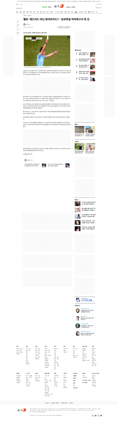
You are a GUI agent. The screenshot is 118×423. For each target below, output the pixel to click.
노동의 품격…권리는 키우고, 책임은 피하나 (87, 326)
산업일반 (93, 348)
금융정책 (84, 350)
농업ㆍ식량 (37, 357)
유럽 (45, 353)
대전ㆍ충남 (56, 359)
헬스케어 (37, 379)
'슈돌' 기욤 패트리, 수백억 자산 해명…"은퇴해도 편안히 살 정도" (84, 54)
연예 (76, 124)
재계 (93, 350)
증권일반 (84, 355)
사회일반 (27, 363)
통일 (64, 350)
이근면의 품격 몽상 (84, 324)
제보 (101, 4)
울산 (55, 367)
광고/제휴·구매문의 (55, 403)
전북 (55, 360)
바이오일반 (37, 380)
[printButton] (17, 32)
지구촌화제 (47, 365)
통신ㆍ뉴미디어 (29, 377)
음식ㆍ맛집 (47, 396)
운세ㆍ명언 (47, 389)
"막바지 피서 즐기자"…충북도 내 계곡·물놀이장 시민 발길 (63, 1)
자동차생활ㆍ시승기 (49, 394)
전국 (55, 346)
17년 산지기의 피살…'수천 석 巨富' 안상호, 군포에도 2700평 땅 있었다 (88, 222)
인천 (55, 353)
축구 (64, 379)
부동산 (17, 373)
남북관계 (74, 357)
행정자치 (56, 348)
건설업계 (18, 382)
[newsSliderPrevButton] (90, 50)
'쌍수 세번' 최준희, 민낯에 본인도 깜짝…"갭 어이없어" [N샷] (84, 67)
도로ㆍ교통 (47, 390)
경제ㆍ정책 (37, 348)
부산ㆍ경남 (56, 365)
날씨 (27, 359)
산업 (93, 346)
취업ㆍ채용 (94, 365)
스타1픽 (93, 379)
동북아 (46, 348)
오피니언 (77, 306)
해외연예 (56, 382)
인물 (27, 360)
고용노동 (37, 355)
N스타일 (55, 386)
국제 (46, 346)
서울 (55, 350)
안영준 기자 (27, 24)
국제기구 (46, 362)
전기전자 (93, 352)
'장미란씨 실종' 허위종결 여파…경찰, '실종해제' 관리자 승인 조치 (84, 73)
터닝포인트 (94, 382)
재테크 (83, 359)
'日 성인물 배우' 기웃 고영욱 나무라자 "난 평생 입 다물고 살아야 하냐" (89, 216)
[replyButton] (17, 25)
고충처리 (71, 403)
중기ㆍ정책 (94, 355)
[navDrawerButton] (17, 4)
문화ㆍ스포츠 (75, 355)
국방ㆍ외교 (66, 348)
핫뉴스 (76, 200)
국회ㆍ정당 (18, 350)
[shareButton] (17, 21)
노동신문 (73, 7)
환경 (27, 357)
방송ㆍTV (56, 377)
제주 (55, 369)
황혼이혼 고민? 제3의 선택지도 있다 (87, 318)
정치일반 (18, 353)
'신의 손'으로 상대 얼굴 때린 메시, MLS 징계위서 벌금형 (55, 165)
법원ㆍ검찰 (28, 350)
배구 (64, 382)
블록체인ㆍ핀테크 (86, 360)
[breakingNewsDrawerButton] (19, 4)
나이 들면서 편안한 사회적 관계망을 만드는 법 (87, 311)
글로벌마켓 (84, 377)
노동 (27, 355)
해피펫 (49, 7)
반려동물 (46, 392)
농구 (64, 384)
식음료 (93, 362)
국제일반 (46, 367)
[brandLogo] (59, 6)
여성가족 (27, 362)
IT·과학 (28, 373)
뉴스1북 (93, 384)
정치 (17, 346)
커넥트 (98, 4)
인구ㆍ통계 (37, 353)
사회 (27, 346)
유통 (93, 357)
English (68, 7)
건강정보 (46, 386)
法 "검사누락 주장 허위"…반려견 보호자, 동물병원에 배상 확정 (84, 79)
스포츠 (24, 15)
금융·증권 (84, 346)
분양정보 (18, 379)
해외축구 (65, 380)
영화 (55, 379)
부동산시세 (18, 380)
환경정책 (37, 359)
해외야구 (65, 377)
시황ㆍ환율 (84, 357)
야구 (64, 375)
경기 (55, 352)
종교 (45, 379)
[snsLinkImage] (93, 415)
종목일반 (65, 387)
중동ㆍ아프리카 (48, 355)
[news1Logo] (22, 410)
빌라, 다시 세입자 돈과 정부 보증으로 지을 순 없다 (87, 334)
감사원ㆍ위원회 (19, 352)
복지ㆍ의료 (37, 375)
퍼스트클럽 (94, 386)
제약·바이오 (37, 377)
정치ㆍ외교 (75, 348)
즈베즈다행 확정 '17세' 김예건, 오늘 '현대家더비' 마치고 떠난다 (32, 165)
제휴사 (83, 373)
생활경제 (93, 359)
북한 (74, 346)
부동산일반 (18, 375)
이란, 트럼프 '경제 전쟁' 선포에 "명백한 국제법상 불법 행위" (36, 1)
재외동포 (65, 352)
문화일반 (46, 382)
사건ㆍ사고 (28, 348)
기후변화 (46, 360)
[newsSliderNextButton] (94, 50)
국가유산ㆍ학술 (48, 380)
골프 (64, 386)
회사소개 (47, 403)
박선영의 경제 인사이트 (85, 331)
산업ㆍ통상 (37, 352)
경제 (36, 346)
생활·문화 (47, 373)
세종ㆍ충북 (56, 357)
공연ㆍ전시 (47, 375)
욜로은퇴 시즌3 (84, 316)
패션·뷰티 (94, 360)
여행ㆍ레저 (47, 387)
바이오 (36, 373)
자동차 (93, 353)
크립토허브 (44, 7)
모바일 (27, 379)
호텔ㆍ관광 (94, 363)
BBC (83, 375)
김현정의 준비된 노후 (85, 308)
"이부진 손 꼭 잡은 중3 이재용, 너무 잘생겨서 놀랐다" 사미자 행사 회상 (88, 204)
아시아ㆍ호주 (47, 352)
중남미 (46, 357)
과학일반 (27, 386)
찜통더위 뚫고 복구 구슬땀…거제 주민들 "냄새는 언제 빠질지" (90, 1)
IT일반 (27, 380)
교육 (27, 352)
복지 (27, 353)
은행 (83, 352)
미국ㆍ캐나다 (47, 350)
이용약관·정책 (64, 403)
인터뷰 (55, 384)
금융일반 (84, 348)
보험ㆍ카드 (84, 353)
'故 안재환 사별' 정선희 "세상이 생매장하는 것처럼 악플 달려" (84, 61)
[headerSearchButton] (21, 4)
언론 (45, 384)
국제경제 (46, 359)
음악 (55, 380)
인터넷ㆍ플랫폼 (29, 375)
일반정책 (18, 377)
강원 (55, 355)
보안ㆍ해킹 (28, 382)
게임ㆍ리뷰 (28, 384)
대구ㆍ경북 (56, 363)
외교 (65, 346)
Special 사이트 (95, 373)
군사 (74, 350)
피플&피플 (47, 363)
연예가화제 (56, 375)
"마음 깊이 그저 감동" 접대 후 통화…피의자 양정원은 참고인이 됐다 (89, 229)
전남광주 (56, 362)
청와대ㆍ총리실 (19, 348)
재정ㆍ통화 (37, 350)
